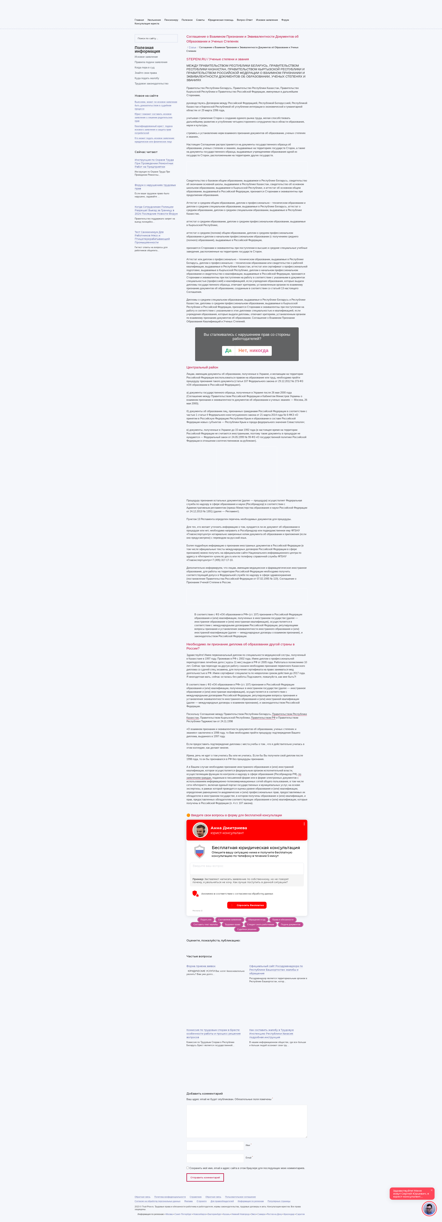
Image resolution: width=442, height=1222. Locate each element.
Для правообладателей (222, 1201)
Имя (249, 1145)
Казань (226, 1214)
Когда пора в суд (145, 67)
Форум (285, 19)
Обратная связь (142, 1197)
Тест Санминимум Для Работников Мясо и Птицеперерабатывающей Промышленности (152, 237)
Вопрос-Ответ (245, 19)
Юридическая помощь (220, 19)
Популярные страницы (279, 1201)
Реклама (188, 1201)
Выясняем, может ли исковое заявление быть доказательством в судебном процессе (156, 105)
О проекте (202, 1201)
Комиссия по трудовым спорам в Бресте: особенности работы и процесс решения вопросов (213, 1033)
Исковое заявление (267, 19)
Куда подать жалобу (147, 78)
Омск (253, 1214)
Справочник (195, 1197)
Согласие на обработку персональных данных (157, 1201)
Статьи (192, 47)
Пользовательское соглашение (240, 1197)
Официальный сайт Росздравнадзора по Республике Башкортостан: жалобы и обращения (276, 970)
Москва (169, 1214)
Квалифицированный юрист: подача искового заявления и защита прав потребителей (153, 129)
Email (249, 1157)
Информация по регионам (251, 1201)
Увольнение (154, 19)
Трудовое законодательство (151, 83)
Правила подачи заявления (151, 62)
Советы (200, 19)
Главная (139, 19)
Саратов (300, 1214)
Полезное (187, 19)
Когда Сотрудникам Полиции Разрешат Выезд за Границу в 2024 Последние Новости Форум (156, 210)
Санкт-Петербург (183, 1214)
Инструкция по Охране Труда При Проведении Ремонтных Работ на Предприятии (154, 163)
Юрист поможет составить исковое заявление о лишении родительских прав (153, 117)
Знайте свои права (146, 72)
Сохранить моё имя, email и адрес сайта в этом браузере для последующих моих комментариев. (247, 1168)
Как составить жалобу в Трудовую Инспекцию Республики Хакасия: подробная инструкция (271, 1033)
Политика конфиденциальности (170, 1197)
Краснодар (289, 1214)
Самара (261, 1214)
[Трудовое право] (159, 10)
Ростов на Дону (274, 1214)
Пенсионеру (171, 19)
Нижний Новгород (240, 1214)
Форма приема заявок (200, 966)
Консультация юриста (147, 23)
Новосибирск (199, 1214)
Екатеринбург (214, 1214)
